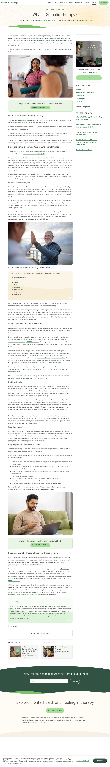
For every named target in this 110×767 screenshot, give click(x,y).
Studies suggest (48, 587)
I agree (100, 761)
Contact (87, 3)
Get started (103, 3)
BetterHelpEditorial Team (46, 20)
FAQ (65, 3)
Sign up (75, 681)
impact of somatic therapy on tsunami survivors (50, 358)
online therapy (64, 569)
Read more (13, 626)
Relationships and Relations (85, 92)
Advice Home (50, 9)
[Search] (100, 37)
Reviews (70, 3)
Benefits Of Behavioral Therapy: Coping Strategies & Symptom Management (86, 142)
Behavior (79, 102)
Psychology (80, 95)
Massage (17, 287)
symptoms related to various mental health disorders (49, 40)
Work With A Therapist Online (40, 107)
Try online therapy (55, 710)
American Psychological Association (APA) (24, 120)
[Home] (9, 3)
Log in (94, 3)
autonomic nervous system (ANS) (34, 154)
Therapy (61, 9)
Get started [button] (88, 78)
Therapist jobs (79, 3)
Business (49, 3)
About (55, 3)
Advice (61, 3)
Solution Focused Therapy (84, 150)
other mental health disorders (28, 592)
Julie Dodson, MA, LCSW (83, 20)
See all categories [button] (83, 107)
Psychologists (80, 98)
